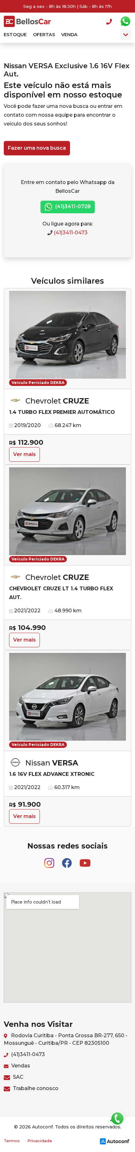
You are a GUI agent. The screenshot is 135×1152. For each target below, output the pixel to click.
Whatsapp (125, 21)
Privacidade (39, 1140)
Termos (12, 1140)
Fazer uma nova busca (37, 148)
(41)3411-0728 (72, 206)
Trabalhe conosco (35, 1088)
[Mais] (125, 34)
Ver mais (24, 454)
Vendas (20, 1066)
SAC (18, 1077)
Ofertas (44, 34)
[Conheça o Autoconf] (114, 1141)
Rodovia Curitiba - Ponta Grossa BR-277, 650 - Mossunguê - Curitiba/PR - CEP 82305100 (65, 1039)
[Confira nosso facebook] (67, 860)
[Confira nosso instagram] (50, 860)
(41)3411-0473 (70, 233)
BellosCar (27, 21)
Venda (69, 34)
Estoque (15, 34)
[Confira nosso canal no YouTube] (85, 860)
